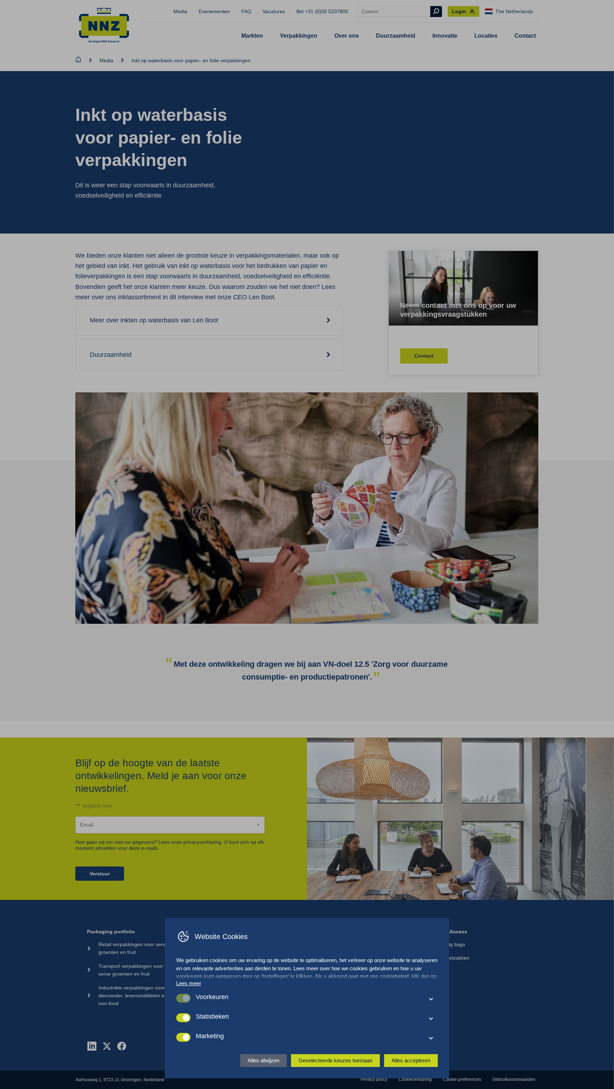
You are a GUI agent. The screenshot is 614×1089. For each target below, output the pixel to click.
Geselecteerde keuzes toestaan (335, 1060)
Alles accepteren (411, 1060)
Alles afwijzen (263, 1060)
